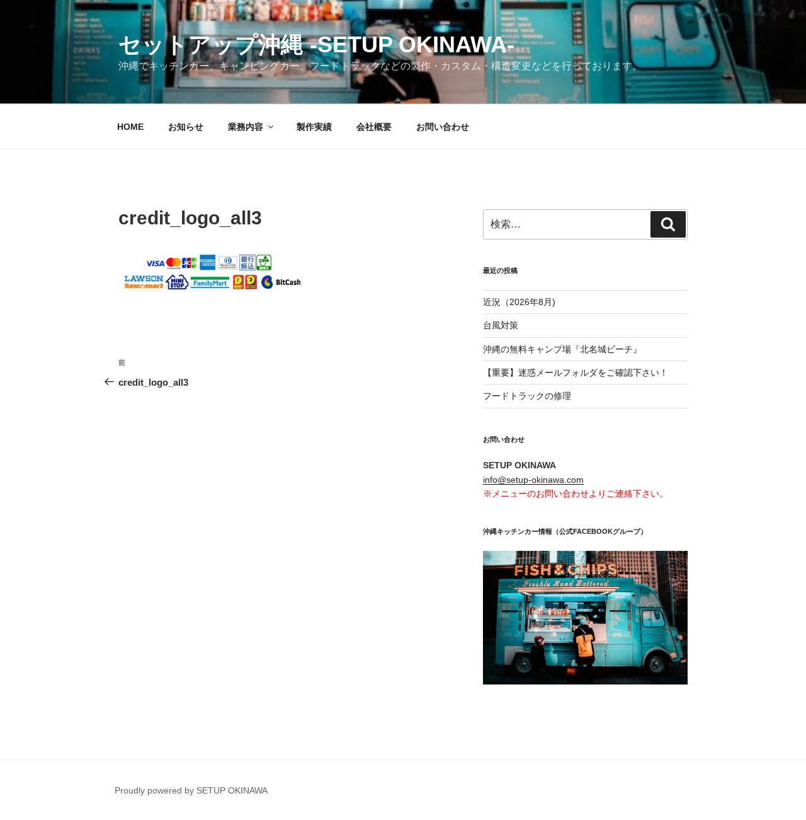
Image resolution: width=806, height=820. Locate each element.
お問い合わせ (442, 127)
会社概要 (374, 127)
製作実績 (314, 127)
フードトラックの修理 (527, 396)
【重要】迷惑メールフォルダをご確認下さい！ (575, 372)
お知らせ (185, 127)
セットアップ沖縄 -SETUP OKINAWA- (316, 44)
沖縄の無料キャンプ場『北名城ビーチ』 (562, 349)
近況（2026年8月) (519, 302)
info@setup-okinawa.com (533, 480)
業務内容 (245, 127)
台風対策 (500, 325)
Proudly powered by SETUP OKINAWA (191, 790)
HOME (130, 127)
